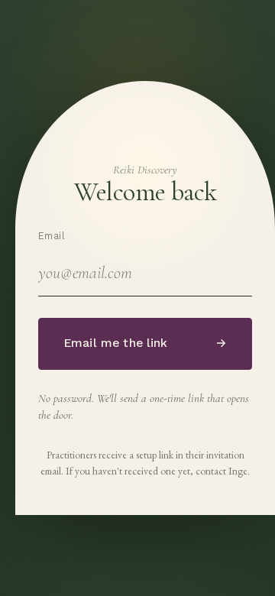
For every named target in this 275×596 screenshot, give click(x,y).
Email (51, 235)
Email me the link (145, 343)
